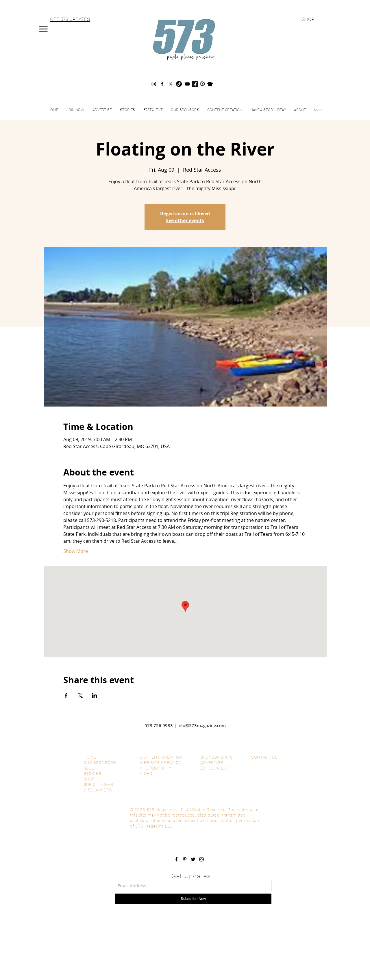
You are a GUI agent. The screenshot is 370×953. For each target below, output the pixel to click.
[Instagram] (154, 84)
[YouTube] (187, 84)
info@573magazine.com (201, 725)
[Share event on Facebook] (66, 695)
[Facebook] (162, 84)
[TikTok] (179, 84)
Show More (75, 551)
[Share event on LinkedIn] (94, 695)
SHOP (308, 19)
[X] (170, 84)
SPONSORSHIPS (216, 757)
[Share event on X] (80, 695)
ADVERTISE (211, 762)
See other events (185, 220)
